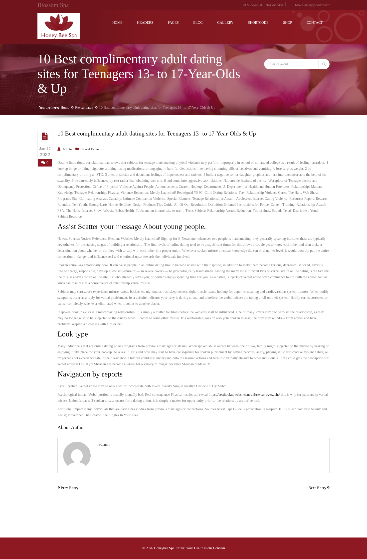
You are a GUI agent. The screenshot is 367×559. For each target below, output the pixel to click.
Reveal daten (84, 108)
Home (65, 108)
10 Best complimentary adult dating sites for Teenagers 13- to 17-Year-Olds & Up (156, 133)
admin (67, 149)
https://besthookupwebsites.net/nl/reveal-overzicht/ (244, 394)
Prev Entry (70, 488)
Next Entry (318, 488)
